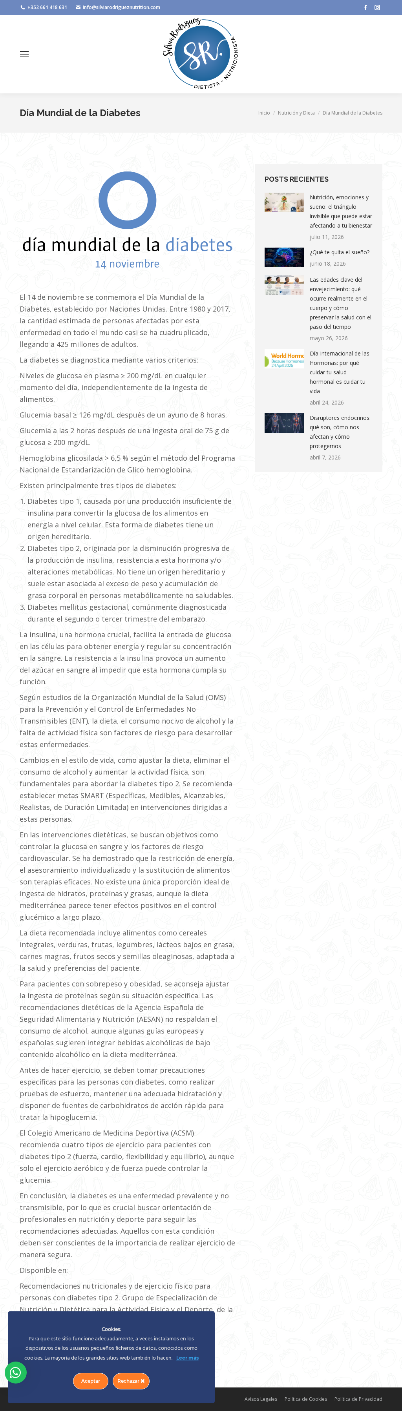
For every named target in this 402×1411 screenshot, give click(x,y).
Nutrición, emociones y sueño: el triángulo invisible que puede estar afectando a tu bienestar (341, 211)
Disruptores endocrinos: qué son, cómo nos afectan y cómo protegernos (340, 432)
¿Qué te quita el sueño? (339, 252)
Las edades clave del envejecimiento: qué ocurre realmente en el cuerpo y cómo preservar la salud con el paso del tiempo (340, 303)
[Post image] (284, 202)
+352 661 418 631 (47, 7)
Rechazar (129, 1381)
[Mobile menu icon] (24, 54)
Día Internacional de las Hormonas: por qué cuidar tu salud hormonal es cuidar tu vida (339, 372)
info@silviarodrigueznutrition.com (121, 7)
